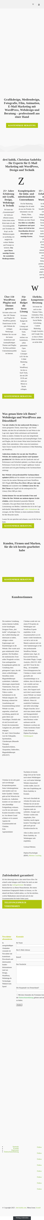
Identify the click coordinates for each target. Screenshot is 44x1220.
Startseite (16, 1147)
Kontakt (16, 1148)
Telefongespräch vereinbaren (15, 904)
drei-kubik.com (21, 1208)
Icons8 (38, 1208)
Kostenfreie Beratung (22, 125)
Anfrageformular (18, 885)
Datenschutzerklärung (26, 997)
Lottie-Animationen (30, 509)
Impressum (15, 1150)
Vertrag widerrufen (22, 1218)
